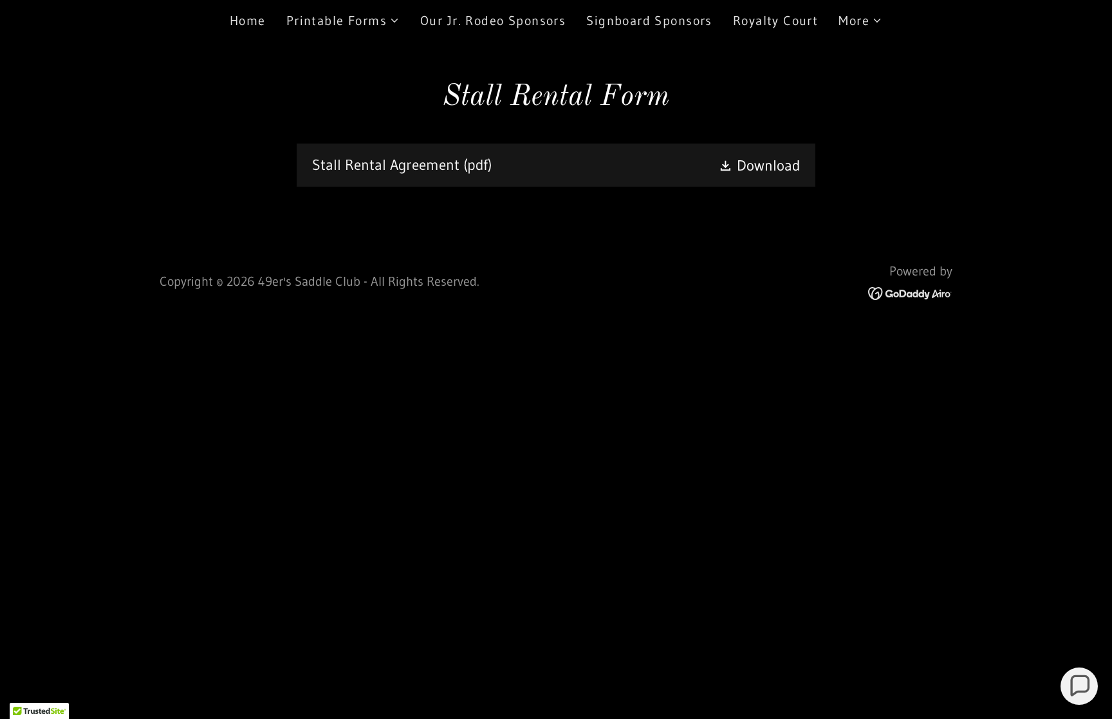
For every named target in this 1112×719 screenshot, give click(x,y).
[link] (556, 165)
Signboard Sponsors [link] (649, 20)
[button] (343, 20)
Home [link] (248, 20)
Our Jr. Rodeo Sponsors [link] (493, 20)
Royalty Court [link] (775, 20)
